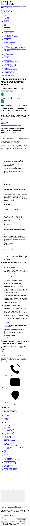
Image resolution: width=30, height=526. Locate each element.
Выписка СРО (7, 38)
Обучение (23, 6)
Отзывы (6, 25)
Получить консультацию (7, 91)
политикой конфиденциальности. (17, 359)
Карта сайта (7, 27)
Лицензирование (7, 6)
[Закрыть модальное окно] (13, 496)
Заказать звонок (5, 13)
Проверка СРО (8, 39)
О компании (9, 7)
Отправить (3, 358)
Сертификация (16, 6)
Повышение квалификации (11, 72)
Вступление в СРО (9, 31)
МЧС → (6, 57)
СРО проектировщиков (10, 33)
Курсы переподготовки (10, 71)
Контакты (3, 7)
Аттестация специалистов (10, 69)
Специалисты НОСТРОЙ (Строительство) (15, 47)
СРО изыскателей (8, 35)
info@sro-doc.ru (8, 389)
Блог (5, 24)
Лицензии (6, 17)
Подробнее (6, 322)
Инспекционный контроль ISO (12, 61)
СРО (2, 6)
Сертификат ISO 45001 (10, 65)
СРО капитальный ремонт (11, 36)
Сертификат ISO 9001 (9, 62)
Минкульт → (7, 56)
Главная (3, 75)
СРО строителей (8, 32)
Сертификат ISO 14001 (10, 64)
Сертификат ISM (8, 67)
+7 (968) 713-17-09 (5, 10)
